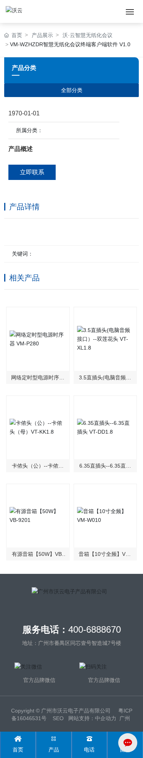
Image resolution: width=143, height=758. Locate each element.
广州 (124, 718)
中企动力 (105, 718)
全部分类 (71, 90)
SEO (58, 718)
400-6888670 (94, 629)
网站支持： (81, 718)
